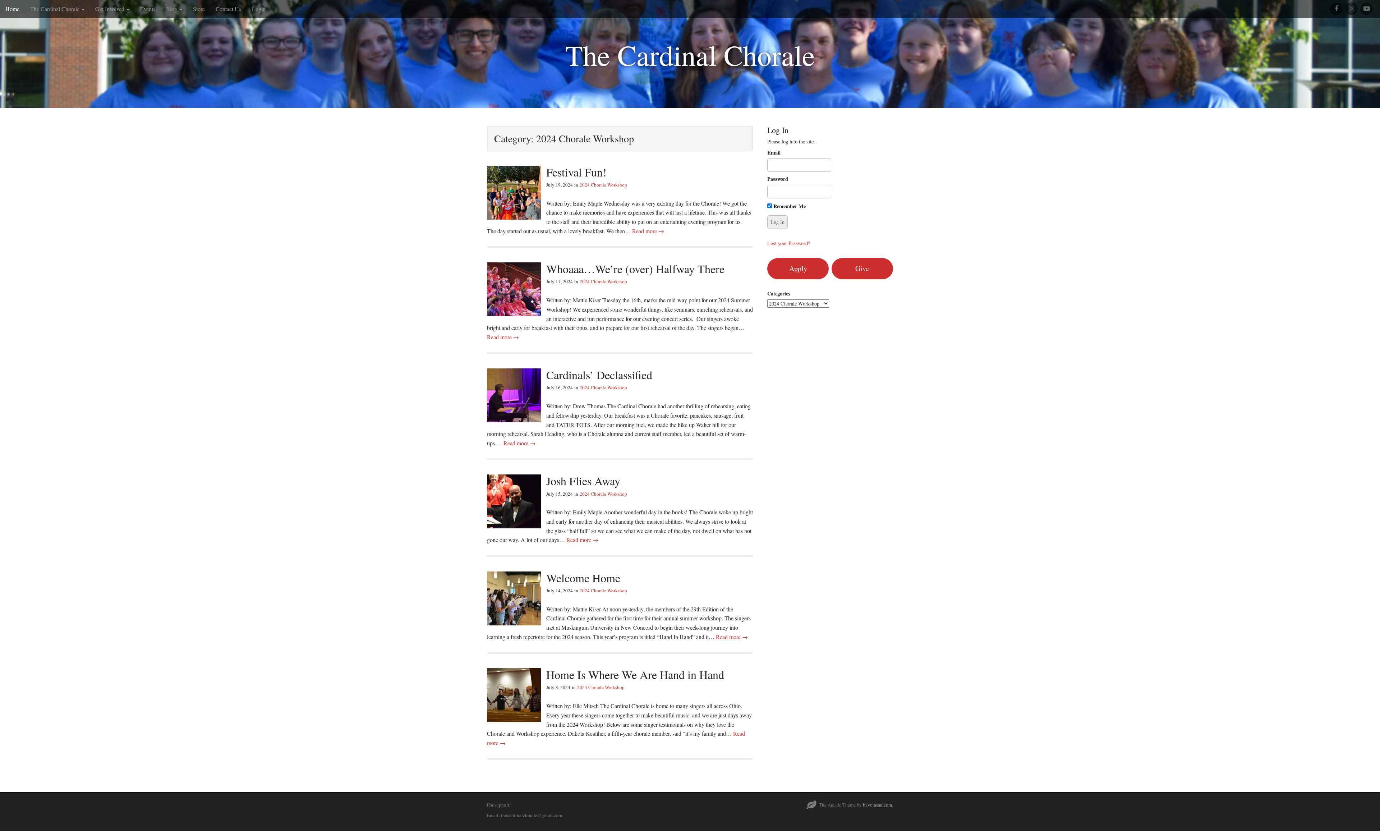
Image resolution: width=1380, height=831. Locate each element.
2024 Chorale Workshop (603, 185)
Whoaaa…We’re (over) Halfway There (635, 268)
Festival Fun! (576, 172)
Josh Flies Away (583, 480)
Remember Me (789, 206)
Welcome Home (583, 578)
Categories (778, 293)
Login (259, 9)
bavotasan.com (877, 805)
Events (147, 9)
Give (862, 268)
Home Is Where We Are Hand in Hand (635, 674)
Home (12, 9)
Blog (172, 9)
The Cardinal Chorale (55, 9)
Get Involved (110, 9)
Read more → (648, 231)
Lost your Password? (788, 243)
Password (777, 179)
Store (199, 9)
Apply (798, 268)
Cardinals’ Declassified (599, 374)
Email (774, 152)
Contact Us (228, 9)
